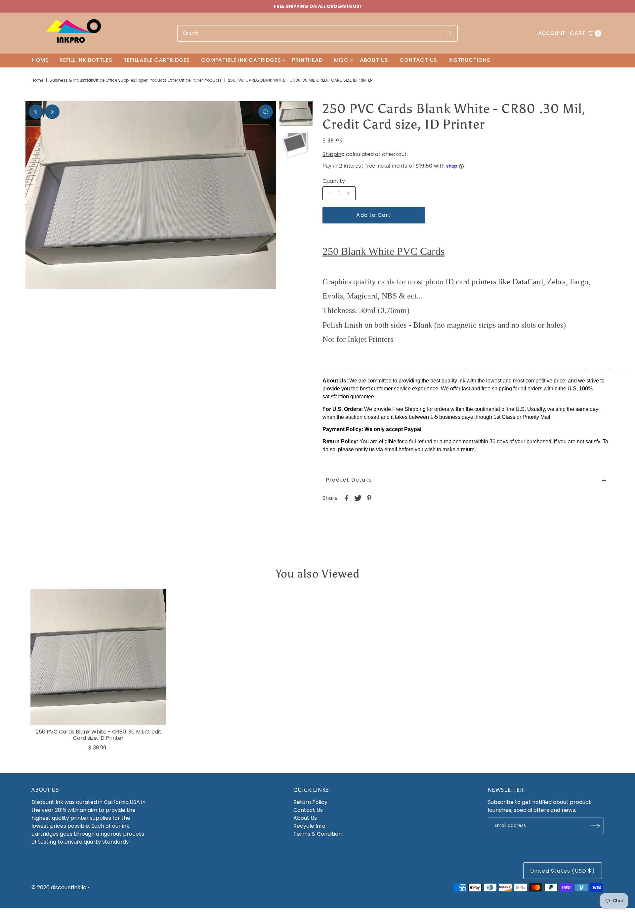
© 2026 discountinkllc (58, 887)
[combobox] (317, 33)
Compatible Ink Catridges (241, 60)
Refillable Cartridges (156, 60)
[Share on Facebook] (347, 498)
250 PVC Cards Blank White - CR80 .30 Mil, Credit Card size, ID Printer (98, 735)
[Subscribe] (595, 825)
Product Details (349, 480)
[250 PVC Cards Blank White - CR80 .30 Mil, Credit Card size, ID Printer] (98, 657)
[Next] (52, 111)
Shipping (333, 154)
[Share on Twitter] (358, 498)
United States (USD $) (562, 871)
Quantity (333, 181)
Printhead (307, 60)
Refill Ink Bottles (86, 60)
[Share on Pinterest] (369, 498)
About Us (374, 60)
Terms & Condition (317, 834)
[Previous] (36, 111)
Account (551, 33)
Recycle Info (309, 826)
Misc (341, 60)
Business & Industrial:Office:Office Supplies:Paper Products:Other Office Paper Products (136, 80)
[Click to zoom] (265, 111)
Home (40, 60)
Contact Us (418, 60)
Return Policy (310, 802)
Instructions (469, 60)
